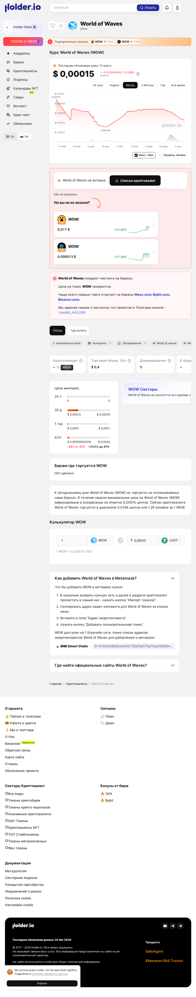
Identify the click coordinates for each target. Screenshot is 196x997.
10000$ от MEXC (24, 41)
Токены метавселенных (27, 841)
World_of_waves (166, 343)
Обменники (22, 124)
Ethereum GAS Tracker (164, 961)
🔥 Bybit (106, 800)
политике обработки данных (50, 973)
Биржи (18, 62)
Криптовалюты (25, 71)
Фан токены (17, 848)
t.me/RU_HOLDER (71, 312)
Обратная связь (17, 750)
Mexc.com (143, 294)
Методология (16, 871)
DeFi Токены (18, 821)
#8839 (67, 367)
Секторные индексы (21, 878)
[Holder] (23, 925)
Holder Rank (22, 27)
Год (163, 85)
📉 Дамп (107, 723)
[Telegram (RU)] (180, 926)
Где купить (78, 330)
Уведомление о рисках (23, 891)
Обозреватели (132, 343)
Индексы (20, 80)
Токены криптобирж (24, 800)
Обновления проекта (22, 771)
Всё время (178, 85)
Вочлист (20, 106)
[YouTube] (165, 926)
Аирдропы (21, 53)
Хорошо (42, 983)
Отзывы (11, 764)
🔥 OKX (106, 794)
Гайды (18, 97)
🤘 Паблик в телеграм (23, 716)
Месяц (130, 85)
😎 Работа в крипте (20, 723)
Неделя (114, 85)
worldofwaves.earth (68, 343)
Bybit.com (161, 294)
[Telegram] (173, 926)
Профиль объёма (175, 155)
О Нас (10, 737)
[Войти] (177, 7)
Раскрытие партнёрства (24, 885)
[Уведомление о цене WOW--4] (61, 26)
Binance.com (68, 299)
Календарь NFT (25, 88)
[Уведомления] (167, 7)
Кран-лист (21, 115)
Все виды (15, 794)
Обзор (57, 330)
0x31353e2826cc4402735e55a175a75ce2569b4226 (134, 646)
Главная (56, 684)
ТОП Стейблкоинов (23, 834)
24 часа (98, 85)
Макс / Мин (146, 155)
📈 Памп (107, 716)
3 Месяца (147, 85)
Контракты (99, 343)
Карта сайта (14, 757)
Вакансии (12, 744)
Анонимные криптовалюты (29, 814)
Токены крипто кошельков (29, 807)
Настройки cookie (19, 905)
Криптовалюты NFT (23, 828)
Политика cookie (18, 898)
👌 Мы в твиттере (19, 730)
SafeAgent (154, 951)
